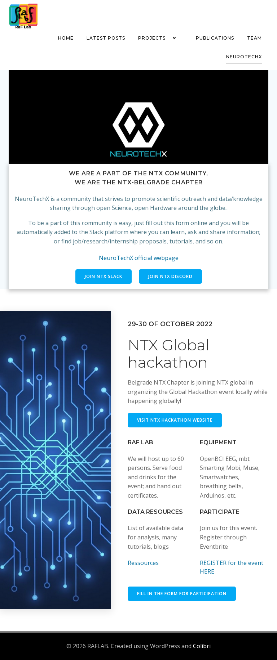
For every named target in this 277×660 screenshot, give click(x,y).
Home (66, 38)
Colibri (202, 646)
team (254, 38)
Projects (152, 38)
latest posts (106, 38)
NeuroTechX (244, 56)
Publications (215, 38)
